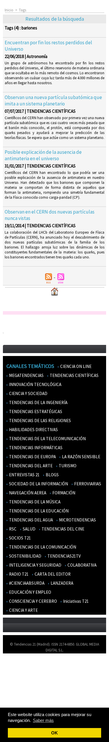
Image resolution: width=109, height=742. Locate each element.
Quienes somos (18, 666)
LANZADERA (61, 583)
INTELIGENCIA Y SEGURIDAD (34, 565)
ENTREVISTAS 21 (24, 474)
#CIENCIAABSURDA (26, 583)
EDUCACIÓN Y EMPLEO (29, 592)
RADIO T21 (18, 574)
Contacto (14, 683)
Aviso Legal (15, 674)
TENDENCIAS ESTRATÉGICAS (35, 411)
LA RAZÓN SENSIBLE (80, 456)
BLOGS (52, 474)
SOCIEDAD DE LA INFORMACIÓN (38, 484)
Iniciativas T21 (75, 601)
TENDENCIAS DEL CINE (62, 529)
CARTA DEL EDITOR (52, 574)
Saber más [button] (43, 720)
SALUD (28, 529)
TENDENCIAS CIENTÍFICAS (74, 375)
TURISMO (67, 465)
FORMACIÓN (63, 493)
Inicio (9, 10)
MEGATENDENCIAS (26, 375)
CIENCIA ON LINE (75, 366)
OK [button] (54, 732)
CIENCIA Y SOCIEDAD (27, 393)
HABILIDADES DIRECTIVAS (33, 429)
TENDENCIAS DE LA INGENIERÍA (37, 402)
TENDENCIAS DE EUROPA (32, 456)
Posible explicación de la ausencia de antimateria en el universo (43, 155)
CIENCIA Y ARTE (23, 610)
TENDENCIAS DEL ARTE (30, 465)
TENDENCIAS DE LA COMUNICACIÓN (42, 547)
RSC (12, 529)
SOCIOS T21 (19, 538)
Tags (22, 10)
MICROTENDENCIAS (77, 520)
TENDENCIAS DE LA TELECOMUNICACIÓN (47, 438)
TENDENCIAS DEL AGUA (30, 520)
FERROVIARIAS (87, 484)
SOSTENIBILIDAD (24, 556)
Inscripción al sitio (20, 700)
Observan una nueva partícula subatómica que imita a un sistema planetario (53, 100)
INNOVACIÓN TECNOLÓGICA (34, 384)
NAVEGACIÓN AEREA (27, 493)
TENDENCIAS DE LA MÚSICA (34, 502)
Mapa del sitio (17, 691)
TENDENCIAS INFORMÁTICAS (35, 447)
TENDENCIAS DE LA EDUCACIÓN (38, 511)
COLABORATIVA (82, 565)
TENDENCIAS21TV (64, 556)
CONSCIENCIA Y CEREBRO (32, 601)
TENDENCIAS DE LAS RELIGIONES (39, 420)
